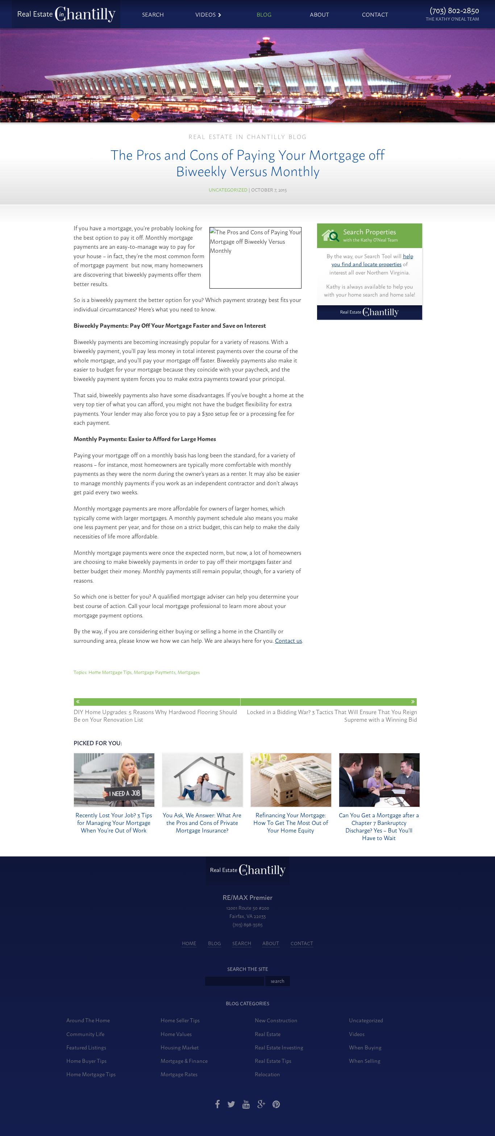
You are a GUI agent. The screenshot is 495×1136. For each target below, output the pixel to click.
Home (189, 943)
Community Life (85, 1033)
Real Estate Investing (279, 1047)
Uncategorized (228, 189)
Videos (205, 14)
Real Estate (267, 1033)
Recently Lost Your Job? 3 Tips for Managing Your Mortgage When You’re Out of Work (113, 822)
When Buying (365, 1047)
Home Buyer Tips (86, 1060)
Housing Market (180, 1047)
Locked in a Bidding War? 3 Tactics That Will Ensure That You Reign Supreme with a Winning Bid (332, 715)
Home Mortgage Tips (110, 672)
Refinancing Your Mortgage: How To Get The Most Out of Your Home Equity (290, 822)
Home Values (176, 1033)
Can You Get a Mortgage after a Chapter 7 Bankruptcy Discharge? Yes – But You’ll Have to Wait (379, 826)
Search (153, 14)
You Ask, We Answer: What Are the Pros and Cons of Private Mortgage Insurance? (202, 822)
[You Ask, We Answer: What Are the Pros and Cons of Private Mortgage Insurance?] (203, 805)
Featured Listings (86, 1047)
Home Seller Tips (180, 1019)
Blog (264, 14)
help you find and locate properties (372, 260)
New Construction (276, 1019)
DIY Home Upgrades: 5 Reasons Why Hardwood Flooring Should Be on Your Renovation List (155, 715)
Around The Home (88, 1019)
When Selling (364, 1060)
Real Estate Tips (273, 1060)
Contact (375, 14)
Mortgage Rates (179, 1073)
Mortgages (189, 672)
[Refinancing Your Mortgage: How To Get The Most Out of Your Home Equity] (291, 805)
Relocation (267, 1073)
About (319, 14)
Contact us (288, 640)
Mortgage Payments (154, 672)
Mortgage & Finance (184, 1060)
